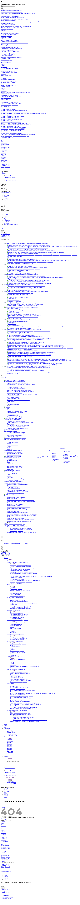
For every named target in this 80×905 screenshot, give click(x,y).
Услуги (2, 824)
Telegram (6, 198)
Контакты (3, 833)
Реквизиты (3, 840)
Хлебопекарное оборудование (18, 644)
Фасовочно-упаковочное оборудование (20, 565)
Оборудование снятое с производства (20, 713)
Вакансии (3, 831)
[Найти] (2, 7)
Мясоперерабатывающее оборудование (20, 622)
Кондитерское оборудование (17, 659)
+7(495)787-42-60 (5, 164)
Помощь (3, 852)
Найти (2, 888)
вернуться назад (7, 820)
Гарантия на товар (5, 848)
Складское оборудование (16, 613)
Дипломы (3, 835)
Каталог (9, 560)
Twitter (5, 196)
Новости (3, 830)
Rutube (5, 201)
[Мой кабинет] (1, 539)
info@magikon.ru (6, 192)
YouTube (6, 199)
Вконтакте (6, 195)
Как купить (10, 731)
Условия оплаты (5, 845)
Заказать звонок (11, 784)
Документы (4, 837)
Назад (10, 559)
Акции (2, 823)
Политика (3, 851)
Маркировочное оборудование (18, 600)
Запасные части (14, 686)
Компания (9, 739)
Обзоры (3, 861)
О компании (4, 828)
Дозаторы (12, 587)
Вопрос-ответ (4, 859)
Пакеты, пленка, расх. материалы (19, 672)
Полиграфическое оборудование (18, 637)
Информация (4, 841)
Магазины (3, 844)
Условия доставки (5, 847)
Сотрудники (4, 838)
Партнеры (3, 834)
